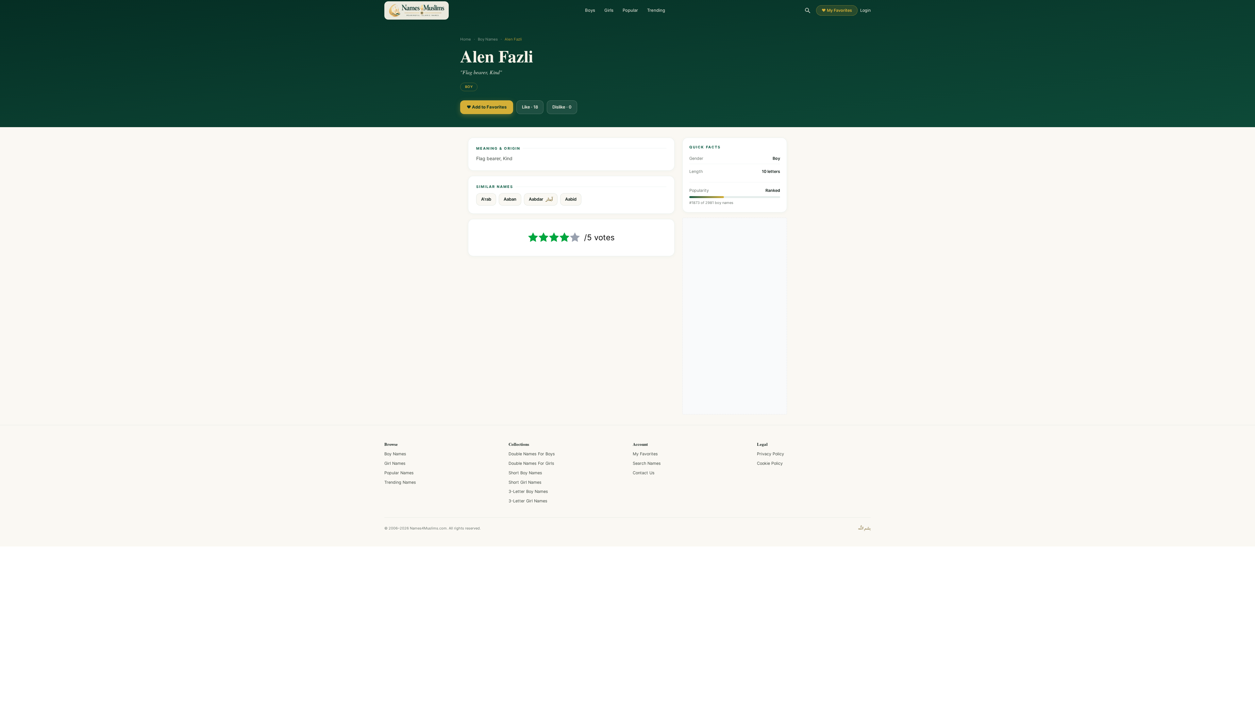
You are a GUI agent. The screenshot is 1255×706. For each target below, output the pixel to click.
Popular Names (399, 472)
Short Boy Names (525, 472)
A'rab (486, 199)
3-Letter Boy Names (528, 491)
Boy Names (488, 39)
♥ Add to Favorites (487, 106)
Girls (608, 10)
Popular (630, 10)
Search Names (647, 463)
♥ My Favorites (837, 10)
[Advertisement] (735, 316)
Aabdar (541, 199)
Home (465, 39)
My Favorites (645, 453)
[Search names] (807, 10)
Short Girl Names (525, 482)
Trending (656, 10)
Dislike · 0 (562, 106)
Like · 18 (530, 106)
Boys (590, 10)
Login (865, 10)
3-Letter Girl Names (528, 500)
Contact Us (644, 472)
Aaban (510, 199)
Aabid (571, 199)
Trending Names (400, 482)
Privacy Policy (770, 453)
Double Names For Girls (531, 463)
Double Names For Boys (532, 453)
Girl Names (395, 463)
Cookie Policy (770, 463)
